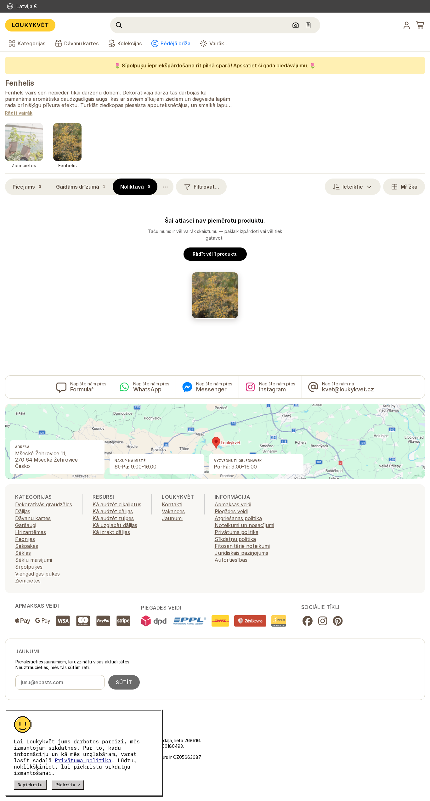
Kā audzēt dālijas (113, 511)
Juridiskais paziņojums (241, 553)
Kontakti (172, 504)
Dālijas (22, 511)
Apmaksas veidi (233, 504)
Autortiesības (231, 560)
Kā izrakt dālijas (111, 532)
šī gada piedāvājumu (282, 65)
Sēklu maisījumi (33, 560)
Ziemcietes (28, 580)
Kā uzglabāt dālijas (115, 525)
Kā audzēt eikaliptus (117, 504)
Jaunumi (172, 518)
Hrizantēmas (30, 532)
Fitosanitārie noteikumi (242, 546)
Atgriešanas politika (238, 518)
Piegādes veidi (231, 511)
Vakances (173, 511)
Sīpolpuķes (28, 567)
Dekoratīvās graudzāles (43, 504)
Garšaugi (25, 525)
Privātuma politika (83, 760)
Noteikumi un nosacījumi (244, 525)
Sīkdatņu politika (235, 539)
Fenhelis (19, 83)
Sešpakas (26, 546)
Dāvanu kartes (33, 518)
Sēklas (23, 553)
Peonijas (25, 539)
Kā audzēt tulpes (113, 518)
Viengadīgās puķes (37, 574)
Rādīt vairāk (18, 113)
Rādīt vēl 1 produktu (215, 254)
